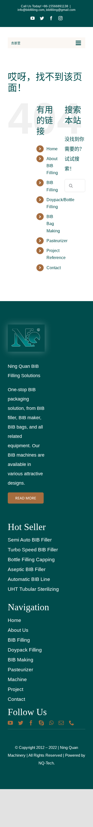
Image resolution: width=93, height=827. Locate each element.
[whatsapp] (51, 723)
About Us (18, 630)
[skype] (41, 723)
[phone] (71, 723)
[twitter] (20, 723)
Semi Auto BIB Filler (30, 540)
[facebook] (31, 723)
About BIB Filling (52, 166)
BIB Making (20, 659)
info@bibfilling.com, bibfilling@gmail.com (46, 10)
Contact (54, 268)
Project (15, 689)
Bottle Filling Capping (31, 559)
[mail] (61, 723)
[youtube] (10, 723)
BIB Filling (19, 640)
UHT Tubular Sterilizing (33, 589)
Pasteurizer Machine (20, 674)
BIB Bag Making (53, 223)
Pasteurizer (57, 241)
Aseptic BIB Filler (26, 569)
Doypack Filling (25, 650)
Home (52, 149)
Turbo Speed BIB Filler (33, 549)
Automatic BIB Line (29, 579)
